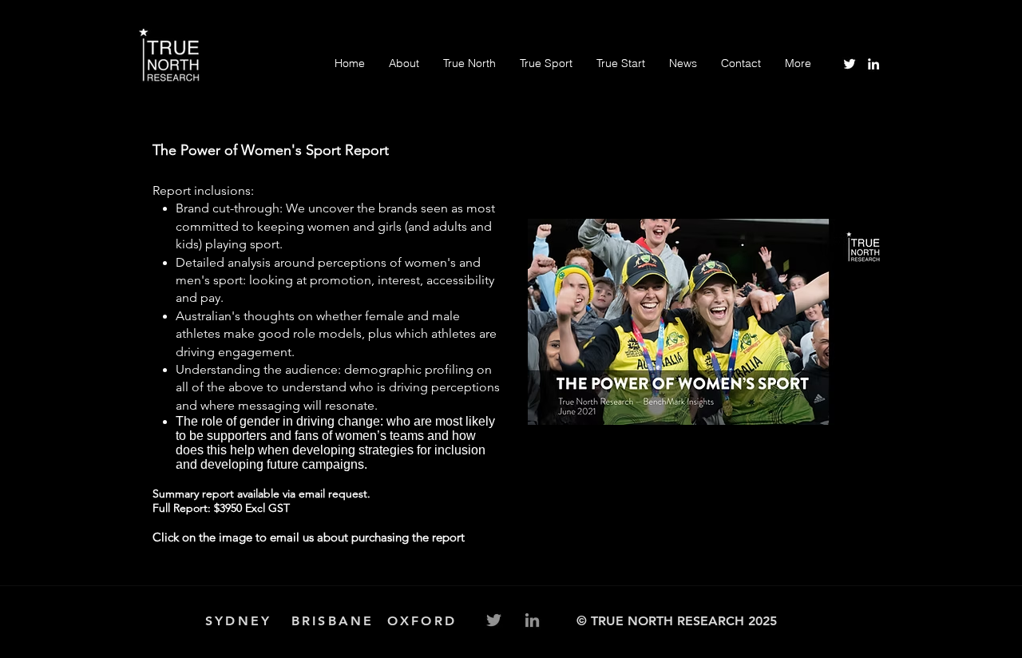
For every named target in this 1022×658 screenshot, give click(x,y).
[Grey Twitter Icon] (494, 620)
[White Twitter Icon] (850, 64)
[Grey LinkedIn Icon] (532, 620)
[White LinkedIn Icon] (873, 64)
